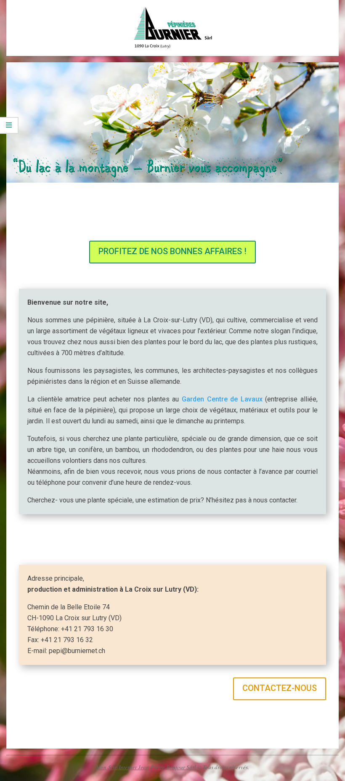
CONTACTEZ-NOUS (279, 688)
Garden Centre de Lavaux (222, 399)
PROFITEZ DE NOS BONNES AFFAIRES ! (172, 251)
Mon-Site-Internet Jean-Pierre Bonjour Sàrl (146, 767)
